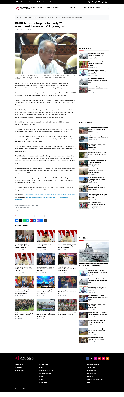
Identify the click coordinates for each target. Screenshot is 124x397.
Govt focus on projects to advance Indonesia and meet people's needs (46, 245)
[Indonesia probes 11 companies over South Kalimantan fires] (83, 171)
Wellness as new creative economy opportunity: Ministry (96, 63)
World (49, 7)
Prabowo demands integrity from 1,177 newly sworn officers (24, 314)
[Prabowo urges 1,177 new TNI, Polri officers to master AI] (67, 282)
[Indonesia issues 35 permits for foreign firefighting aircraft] (83, 323)
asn (42, 215)
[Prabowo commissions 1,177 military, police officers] (67, 305)
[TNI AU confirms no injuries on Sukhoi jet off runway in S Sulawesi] (83, 196)
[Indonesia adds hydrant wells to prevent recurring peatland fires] (83, 89)
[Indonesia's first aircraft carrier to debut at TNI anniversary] (83, 56)
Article (86, 7)
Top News (46, 1)
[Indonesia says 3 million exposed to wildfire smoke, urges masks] (83, 188)
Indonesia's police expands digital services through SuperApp (45, 268)
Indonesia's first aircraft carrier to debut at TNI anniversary (96, 55)
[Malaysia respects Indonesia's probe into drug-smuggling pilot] (67, 259)
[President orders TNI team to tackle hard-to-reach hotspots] (83, 315)
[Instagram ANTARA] (96, 2)
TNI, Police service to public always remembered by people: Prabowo (67, 245)
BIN (56, 215)
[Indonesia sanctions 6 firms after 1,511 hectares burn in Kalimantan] (83, 146)
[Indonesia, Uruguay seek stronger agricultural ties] (83, 340)
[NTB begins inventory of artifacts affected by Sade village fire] (83, 180)
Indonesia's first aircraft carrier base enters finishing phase (97, 80)
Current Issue (39, 8)
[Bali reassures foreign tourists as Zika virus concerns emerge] (83, 138)
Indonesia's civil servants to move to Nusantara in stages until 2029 (50, 195)
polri (37, 215)
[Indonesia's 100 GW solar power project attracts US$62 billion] (83, 298)
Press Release (99, 8)
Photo (92, 7)
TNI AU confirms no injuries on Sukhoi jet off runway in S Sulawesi (98, 195)
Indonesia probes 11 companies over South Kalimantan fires (95, 170)
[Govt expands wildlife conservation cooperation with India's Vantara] (83, 205)
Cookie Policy (91, 373)
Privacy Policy (91, 370)
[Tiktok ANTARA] (103, 2)
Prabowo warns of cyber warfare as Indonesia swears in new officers (46, 314)
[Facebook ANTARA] (89, 2)
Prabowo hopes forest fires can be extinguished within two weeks (97, 289)
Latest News (30, 1)
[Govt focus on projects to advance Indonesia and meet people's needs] (46, 236)
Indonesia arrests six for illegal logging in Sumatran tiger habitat (98, 129)
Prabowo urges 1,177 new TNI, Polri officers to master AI (67, 291)
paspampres (49, 215)
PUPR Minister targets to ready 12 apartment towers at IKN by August (61, 17)
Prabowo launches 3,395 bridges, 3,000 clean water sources (23, 268)
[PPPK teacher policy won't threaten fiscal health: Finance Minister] (24, 236)
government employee (25, 215)
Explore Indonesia (73, 8)
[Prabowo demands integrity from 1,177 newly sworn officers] (24, 305)
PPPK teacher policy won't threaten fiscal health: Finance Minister (23, 245)
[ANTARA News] (22, 8)
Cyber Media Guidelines (94, 379)
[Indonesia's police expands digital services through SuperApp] (46, 259)
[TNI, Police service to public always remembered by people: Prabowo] (67, 236)
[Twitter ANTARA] (92, 2)
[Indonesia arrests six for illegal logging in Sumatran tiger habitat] (83, 130)
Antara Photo (53, 1)
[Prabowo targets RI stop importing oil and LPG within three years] (83, 72)
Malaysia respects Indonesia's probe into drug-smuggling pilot (67, 268)
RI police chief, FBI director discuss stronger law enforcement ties (24, 291)
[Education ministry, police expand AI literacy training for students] (46, 282)
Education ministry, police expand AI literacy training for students (45, 291)
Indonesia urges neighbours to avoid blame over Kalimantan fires (97, 162)
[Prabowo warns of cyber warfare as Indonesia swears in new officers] (46, 305)
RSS (88, 382)
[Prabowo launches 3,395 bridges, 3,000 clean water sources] (24, 259)
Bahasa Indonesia (20, 1)
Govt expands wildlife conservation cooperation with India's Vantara (96, 204)
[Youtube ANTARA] (99, 2)
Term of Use (91, 367)
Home (33, 7)
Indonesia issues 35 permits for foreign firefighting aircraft (97, 322)
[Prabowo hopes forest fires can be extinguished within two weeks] (83, 290)
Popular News (38, 1)
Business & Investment (57, 8)
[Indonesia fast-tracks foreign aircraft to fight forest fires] (83, 155)
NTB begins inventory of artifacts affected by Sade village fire (97, 179)
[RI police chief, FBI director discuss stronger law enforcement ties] (24, 282)
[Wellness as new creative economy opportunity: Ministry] (83, 64)
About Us (90, 376)
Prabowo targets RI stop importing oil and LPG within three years (97, 72)
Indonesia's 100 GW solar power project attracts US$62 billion (98, 297)
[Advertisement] (94, 33)
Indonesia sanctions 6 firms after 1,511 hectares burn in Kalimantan (97, 145)
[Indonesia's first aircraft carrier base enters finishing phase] (83, 81)
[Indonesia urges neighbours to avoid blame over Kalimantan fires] (83, 163)
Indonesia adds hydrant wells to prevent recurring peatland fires (98, 88)
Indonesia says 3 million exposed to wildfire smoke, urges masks (97, 187)
